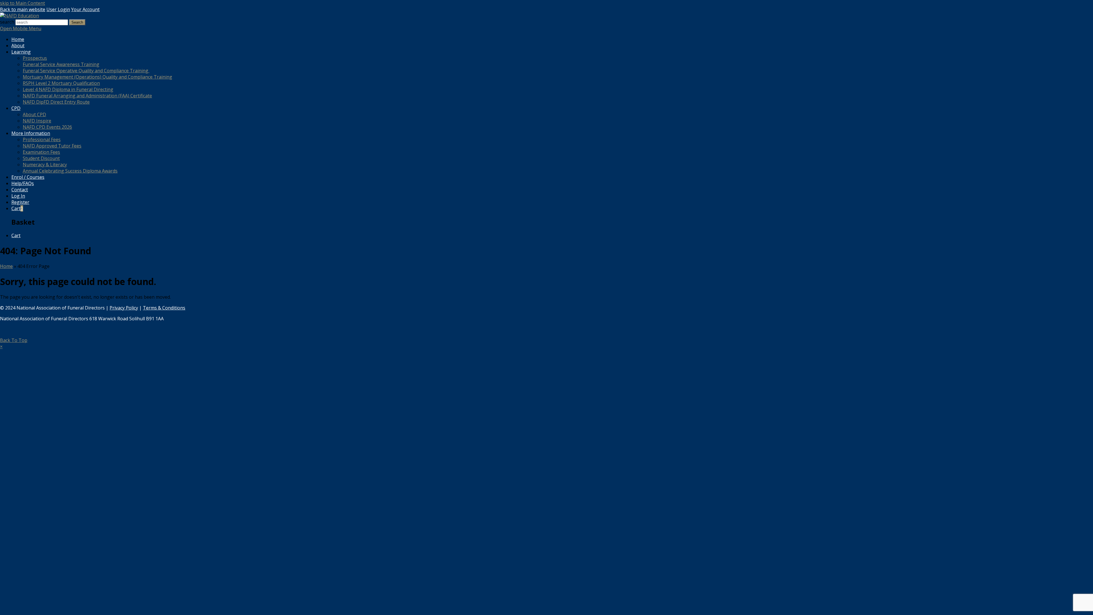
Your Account (85, 9)
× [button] (1, 346)
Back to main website (22, 9)
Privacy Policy (124, 308)
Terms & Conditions (164, 308)
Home (6, 266)
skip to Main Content (22, 3)
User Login (58, 9)
